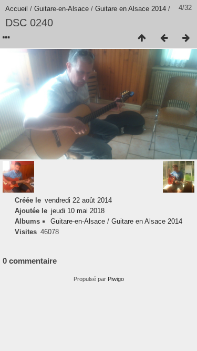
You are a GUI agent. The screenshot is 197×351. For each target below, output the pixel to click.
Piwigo (116, 279)
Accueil (16, 9)
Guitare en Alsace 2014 (130, 9)
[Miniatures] (142, 38)
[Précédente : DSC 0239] (164, 38)
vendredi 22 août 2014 (78, 200)
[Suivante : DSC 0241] (186, 38)
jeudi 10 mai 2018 (78, 211)
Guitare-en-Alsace (61, 9)
